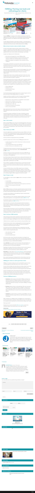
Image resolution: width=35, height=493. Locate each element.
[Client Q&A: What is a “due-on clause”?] (13, 350)
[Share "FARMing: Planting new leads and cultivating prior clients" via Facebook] (12, 324)
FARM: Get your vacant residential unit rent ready (6, 354)
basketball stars (9, 365)
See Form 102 (26, 197)
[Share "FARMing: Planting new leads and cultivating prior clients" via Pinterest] (17, 324)
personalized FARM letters (19, 251)
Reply (27, 372)
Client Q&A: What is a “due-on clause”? (13, 353)
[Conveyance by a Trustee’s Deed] (21, 350)
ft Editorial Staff (12, 335)
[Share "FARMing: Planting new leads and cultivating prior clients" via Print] (26, 324)
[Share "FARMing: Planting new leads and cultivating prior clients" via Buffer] (20, 324)
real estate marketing (17, 309)
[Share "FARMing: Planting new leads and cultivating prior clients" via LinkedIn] (19, 324)
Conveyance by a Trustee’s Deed (21, 353)
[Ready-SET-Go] (17, 318)
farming (8, 309)
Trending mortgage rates (6, 462)
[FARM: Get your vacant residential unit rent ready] (6, 350)
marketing (11, 309)
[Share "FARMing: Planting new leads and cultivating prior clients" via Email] (24, 324)
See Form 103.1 (16, 200)
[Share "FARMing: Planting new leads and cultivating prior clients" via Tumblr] (15, 324)
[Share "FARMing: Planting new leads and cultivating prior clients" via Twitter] (14, 324)
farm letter (5, 309)
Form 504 (7, 150)
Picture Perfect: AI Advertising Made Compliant (20, 451)
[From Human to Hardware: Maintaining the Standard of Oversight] (29, 350)
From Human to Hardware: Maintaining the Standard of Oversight (29, 354)
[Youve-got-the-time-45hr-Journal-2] (17, 437)
